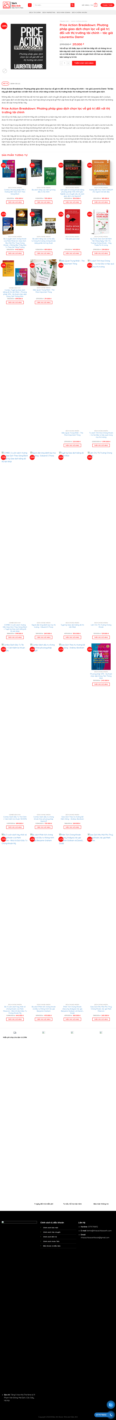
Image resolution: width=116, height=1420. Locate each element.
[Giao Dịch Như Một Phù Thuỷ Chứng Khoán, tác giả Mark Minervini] (101, 918)
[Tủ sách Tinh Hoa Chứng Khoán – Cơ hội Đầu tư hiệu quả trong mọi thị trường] (101, 344)
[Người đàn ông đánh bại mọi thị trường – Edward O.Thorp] (43, 536)
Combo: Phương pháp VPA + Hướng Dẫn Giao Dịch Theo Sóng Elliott (15, 192)
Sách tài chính (35, 12)
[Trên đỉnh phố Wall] (72, 221)
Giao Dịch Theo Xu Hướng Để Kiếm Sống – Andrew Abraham (72, 818)
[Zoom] (4, 71)
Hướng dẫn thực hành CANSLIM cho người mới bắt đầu (101, 191)
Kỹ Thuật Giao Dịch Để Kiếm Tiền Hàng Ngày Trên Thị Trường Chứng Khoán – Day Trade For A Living (101, 242)
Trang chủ (64, 21)
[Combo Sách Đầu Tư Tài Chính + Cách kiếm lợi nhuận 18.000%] (15, 728)
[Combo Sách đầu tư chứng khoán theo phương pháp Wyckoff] (43, 728)
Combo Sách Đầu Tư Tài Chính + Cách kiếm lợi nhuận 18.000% (15, 818)
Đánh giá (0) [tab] (15, 83)
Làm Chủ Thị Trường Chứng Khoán (101, 626)
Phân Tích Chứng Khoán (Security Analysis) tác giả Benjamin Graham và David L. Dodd (72, 1010)
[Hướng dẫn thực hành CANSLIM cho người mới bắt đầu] (101, 172)
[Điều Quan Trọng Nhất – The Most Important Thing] (43, 272)
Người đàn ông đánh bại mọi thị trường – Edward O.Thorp (44, 626)
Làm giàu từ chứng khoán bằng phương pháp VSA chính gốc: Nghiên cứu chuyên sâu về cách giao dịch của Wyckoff (72, 193)
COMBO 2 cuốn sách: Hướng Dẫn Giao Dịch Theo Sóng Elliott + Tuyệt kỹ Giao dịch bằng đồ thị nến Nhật (15, 628)
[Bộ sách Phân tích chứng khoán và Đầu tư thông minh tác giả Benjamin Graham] (43, 918)
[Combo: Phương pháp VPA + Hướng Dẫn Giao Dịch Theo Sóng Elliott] (15, 172)
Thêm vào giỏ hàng (84, 63)
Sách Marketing (48, 12)
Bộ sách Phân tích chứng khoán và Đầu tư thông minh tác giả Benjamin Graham (44, 1009)
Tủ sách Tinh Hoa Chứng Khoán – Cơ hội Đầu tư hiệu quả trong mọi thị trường (101, 435)
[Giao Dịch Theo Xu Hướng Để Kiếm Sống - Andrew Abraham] (72, 728)
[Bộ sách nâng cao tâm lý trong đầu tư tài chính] (43, 172)
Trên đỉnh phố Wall (72, 239)
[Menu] (30, 5)
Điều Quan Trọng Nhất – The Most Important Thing (43, 291)
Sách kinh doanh (63, 12)
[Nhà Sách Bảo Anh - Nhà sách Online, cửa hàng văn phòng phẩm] (13, 5)
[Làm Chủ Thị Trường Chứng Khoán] (101, 536)
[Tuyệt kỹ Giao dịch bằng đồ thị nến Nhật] (72, 536)
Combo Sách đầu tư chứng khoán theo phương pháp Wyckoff (43, 819)
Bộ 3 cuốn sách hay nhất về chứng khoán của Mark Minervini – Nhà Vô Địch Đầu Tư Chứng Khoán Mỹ (15, 1010)
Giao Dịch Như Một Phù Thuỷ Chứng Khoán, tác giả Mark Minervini (101, 1009)
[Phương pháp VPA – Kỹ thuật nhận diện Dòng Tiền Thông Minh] (101, 656)
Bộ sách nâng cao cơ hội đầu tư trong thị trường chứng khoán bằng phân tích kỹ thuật (44, 241)
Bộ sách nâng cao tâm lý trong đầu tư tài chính (43, 191)
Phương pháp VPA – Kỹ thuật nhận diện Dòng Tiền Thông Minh (101, 676)
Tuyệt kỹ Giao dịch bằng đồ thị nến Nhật (72, 626)
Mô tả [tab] (5, 83)
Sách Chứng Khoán (79, 21)
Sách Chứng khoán (79, 12)
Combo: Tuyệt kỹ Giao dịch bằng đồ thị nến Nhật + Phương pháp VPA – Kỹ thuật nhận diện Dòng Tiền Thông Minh (15, 293)
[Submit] (72, 5)
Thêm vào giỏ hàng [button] (15, 202)
